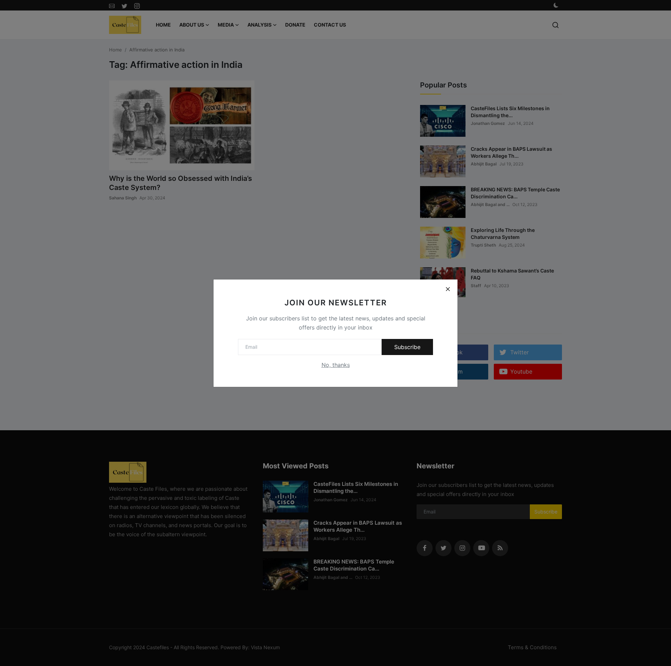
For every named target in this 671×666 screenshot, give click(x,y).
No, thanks (336, 364)
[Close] (448, 289)
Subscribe (407, 346)
